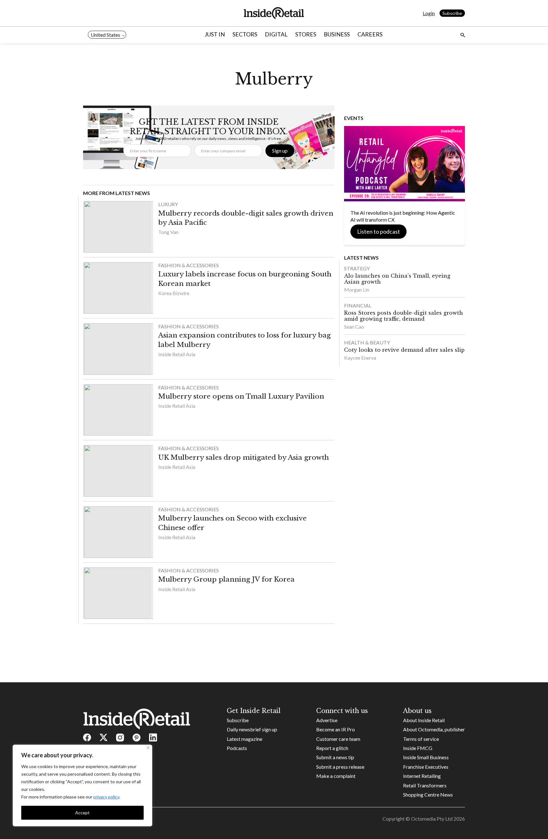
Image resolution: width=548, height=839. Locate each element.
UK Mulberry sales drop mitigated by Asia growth (243, 457)
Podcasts (237, 748)
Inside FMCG (417, 748)
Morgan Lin (356, 290)
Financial (357, 305)
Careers (369, 34)
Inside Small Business (426, 757)
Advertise (326, 720)
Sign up (280, 151)
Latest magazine (244, 739)
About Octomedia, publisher (434, 729)
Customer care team (338, 739)
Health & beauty (367, 342)
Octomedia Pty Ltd (432, 819)
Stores (305, 34)
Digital (276, 34)
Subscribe (452, 13)
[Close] (148, 747)
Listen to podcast (378, 231)
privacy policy (106, 796)
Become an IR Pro (335, 729)
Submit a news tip (335, 757)
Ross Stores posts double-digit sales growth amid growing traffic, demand (403, 316)
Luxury (168, 204)
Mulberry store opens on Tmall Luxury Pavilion (241, 396)
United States (105, 35)
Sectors (244, 34)
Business (337, 34)
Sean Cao (354, 327)
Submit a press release (340, 767)
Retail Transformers (425, 785)
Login (429, 13)
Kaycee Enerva (360, 358)
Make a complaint (336, 776)
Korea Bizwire (173, 293)
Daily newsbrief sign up (252, 729)
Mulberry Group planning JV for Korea (226, 579)
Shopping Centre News (428, 795)
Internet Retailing (422, 776)
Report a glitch (332, 748)
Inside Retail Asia (176, 354)
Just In (215, 34)
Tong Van (168, 232)
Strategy (357, 268)
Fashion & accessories (188, 265)
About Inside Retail (424, 720)
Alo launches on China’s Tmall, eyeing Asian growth (397, 279)
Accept (82, 812)
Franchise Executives (425, 767)
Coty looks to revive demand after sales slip (404, 350)
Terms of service (421, 739)
